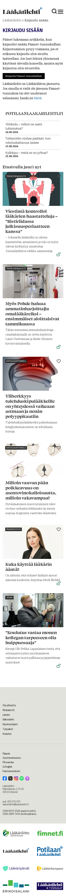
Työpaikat (8, 729)
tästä (38, 98)
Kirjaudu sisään (36, 20)
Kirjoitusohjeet (10, 724)
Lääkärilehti (12, 20)
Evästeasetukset (11, 771)
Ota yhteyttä (9, 705)
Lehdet (6, 714)
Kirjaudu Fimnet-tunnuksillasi (23, 76)
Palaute (6, 753)
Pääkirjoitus (13, 529)
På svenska (8, 762)
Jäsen (9, 597)
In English (7, 766)
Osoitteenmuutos (12, 757)
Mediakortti (9, 710)
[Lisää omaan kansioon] (59, 177)
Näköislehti (8, 719)
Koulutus (7, 733)
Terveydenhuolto (16, 176)
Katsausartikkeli (16, 361)
